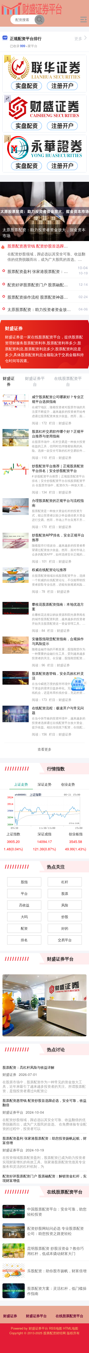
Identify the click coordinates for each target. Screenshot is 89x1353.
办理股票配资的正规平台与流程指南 (58, 503)
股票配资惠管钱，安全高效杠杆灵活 (58, 675)
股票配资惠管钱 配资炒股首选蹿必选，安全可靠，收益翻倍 (44, 1102)
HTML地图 (70, 1328)
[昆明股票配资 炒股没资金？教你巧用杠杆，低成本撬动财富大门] (13, 1250)
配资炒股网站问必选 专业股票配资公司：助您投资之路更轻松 (55, 1231)
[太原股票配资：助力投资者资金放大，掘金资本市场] (44, 210)
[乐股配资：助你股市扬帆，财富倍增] (13, 1270)
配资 (24, 928)
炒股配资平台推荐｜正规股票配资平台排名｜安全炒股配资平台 (58, 468)
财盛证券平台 (36, 1315)
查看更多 (44, 749)
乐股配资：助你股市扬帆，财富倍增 (57, 1270)
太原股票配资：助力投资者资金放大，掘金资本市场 (44, 232)
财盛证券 (10, 1315)
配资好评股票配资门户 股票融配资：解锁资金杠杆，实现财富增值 (44, 1178)
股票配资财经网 (54, 1333)
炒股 (64, 916)
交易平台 (65, 939)
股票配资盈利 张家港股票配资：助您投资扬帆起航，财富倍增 (44, 1140)
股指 (24, 881)
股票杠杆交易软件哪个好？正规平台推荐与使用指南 (58, 433)
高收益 (24, 904)
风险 (64, 904)
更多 (78, 38)
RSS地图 (55, 1328)
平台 (24, 893)
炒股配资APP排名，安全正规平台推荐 (58, 537)
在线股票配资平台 (69, 1315)
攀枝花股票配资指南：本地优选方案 (58, 606)
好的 (64, 928)
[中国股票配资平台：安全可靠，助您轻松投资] (13, 1211)
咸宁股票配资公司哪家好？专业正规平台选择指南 (58, 399)
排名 (24, 939)
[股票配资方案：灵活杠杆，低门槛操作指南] (13, 1290)
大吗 (24, 916)
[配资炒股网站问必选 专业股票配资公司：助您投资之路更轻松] (13, 1230)
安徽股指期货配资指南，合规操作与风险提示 (58, 641)
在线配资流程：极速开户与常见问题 (58, 710)
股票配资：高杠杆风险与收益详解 (28, 1067)
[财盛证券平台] (32, 8)
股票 (64, 893)
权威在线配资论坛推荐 (49, 569)
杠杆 (64, 881)
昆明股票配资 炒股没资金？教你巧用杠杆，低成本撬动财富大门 (55, 1251)
